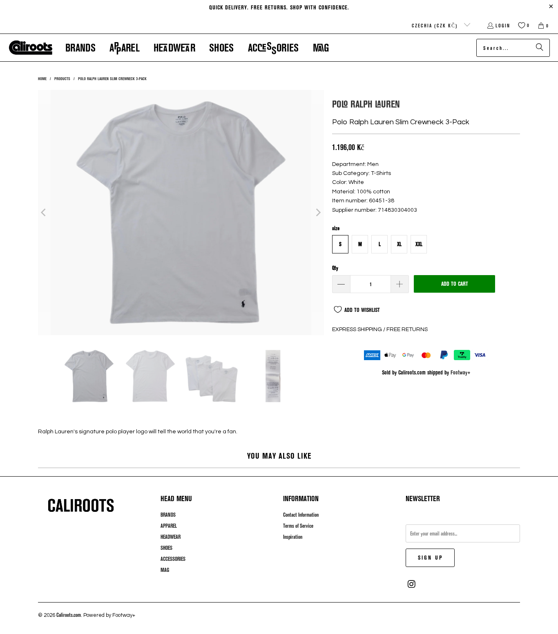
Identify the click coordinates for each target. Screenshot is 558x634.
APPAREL (169, 525)
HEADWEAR (171, 536)
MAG (165, 570)
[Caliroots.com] (30, 47)
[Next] (317, 212)
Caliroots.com (68, 615)
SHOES (166, 547)
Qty (335, 267)
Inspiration (292, 536)
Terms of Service (298, 525)
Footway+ (461, 372)
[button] (80, 47)
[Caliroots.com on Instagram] (412, 584)
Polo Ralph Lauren (366, 104)
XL (399, 244)
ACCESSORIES (173, 559)
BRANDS (168, 514)
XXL (418, 244)
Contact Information (301, 514)
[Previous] (44, 212)
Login (503, 25)
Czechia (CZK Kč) (436, 25)
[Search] (539, 48)
